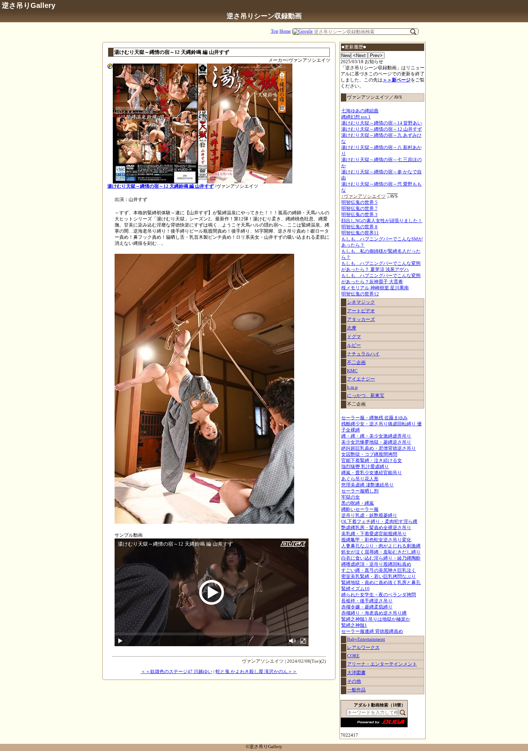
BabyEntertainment (366, 639)
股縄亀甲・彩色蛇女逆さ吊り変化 (376, 539)
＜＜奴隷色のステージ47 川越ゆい (176, 671)
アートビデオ (361, 310)
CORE (353, 655)
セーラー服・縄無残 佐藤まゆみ (374, 417)
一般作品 (356, 689)
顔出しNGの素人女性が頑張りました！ (381, 220)
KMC (352, 370)
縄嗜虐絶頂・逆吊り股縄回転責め (376, 564)
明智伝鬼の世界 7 (359, 208)
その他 (354, 681)
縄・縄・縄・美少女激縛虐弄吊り (376, 436)
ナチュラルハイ (363, 353)
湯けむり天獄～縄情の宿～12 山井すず (381, 129)
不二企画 (356, 362)
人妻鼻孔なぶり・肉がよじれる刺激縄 (381, 546)
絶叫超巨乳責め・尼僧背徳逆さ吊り (378, 448)
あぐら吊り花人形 (360, 478)
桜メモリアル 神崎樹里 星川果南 (375, 287)
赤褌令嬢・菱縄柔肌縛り (367, 607)
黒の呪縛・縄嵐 (357, 503)
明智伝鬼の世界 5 (359, 202)
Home (285, 31)
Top (274, 31)
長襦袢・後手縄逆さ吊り (367, 600)
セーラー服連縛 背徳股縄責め (372, 631)
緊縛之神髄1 (354, 625)
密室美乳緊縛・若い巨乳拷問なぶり (378, 576)
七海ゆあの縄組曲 (360, 110)
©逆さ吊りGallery (264, 746)
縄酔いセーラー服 (360, 509)
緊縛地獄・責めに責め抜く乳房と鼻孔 (381, 582)
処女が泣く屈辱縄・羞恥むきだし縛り (381, 552)
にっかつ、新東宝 (365, 395)
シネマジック (361, 302)
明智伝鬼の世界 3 (359, 214)
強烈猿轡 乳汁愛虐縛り (365, 466)
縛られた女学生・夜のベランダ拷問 (378, 594)
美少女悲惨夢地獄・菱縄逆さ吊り (376, 442)
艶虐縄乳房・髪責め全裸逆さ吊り (376, 527)
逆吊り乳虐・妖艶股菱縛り (369, 515)
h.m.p (352, 387)
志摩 (351, 328)
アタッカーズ (361, 319)
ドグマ (354, 336)
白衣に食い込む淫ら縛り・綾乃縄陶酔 (381, 558)
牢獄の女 (350, 497)
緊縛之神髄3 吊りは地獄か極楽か (375, 619)
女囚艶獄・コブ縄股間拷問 (369, 454)
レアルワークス (363, 647)
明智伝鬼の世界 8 (359, 226)
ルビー (354, 345)
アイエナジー (361, 379)
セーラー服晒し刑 (360, 491)
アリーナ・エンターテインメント (382, 664)
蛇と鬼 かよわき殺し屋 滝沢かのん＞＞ (256, 671)
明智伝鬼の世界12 (360, 294)
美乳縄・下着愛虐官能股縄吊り (374, 533)
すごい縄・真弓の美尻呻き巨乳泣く (378, 570)
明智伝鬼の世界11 (360, 232)
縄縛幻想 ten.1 (356, 117)
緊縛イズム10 (355, 588)
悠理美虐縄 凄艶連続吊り (367, 485)
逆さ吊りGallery (28, 5)
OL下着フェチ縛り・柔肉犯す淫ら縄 (379, 521)
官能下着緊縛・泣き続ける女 (371, 460)
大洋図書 (356, 672)
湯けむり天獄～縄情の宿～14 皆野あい (381, 123)
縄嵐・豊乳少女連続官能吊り (371, 472)
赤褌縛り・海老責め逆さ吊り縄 (374, 613)
